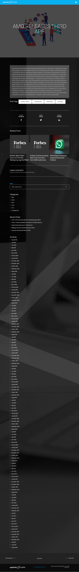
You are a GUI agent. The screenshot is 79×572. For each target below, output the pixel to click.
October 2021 (14, 392)
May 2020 (13, 437)
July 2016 (13, 542)
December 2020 (15, 418)
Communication (38, 101)
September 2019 (15, 458)
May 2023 (13, 342)
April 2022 (13, 376)
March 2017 (14, 523)
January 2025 (14, 289)
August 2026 (14, 239)
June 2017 (13, 515)
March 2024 (14, 316)
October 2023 (14, 329)
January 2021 (14, 416)
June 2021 (13, 402)
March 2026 (14, 253)
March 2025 (14, 284)
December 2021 (15, 387)
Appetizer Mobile (25, 101)
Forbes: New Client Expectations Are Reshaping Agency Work (26, 219)
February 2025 (14, 287)
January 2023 (14, 352)
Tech (12, 207)
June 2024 (13, 308)
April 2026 (13, 250)
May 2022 (13, 374)
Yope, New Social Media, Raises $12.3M (20, 230)
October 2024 (14, 297)
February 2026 (14, 255)
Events (13, 200)
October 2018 (14, 487)
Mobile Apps (50, 101)
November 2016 (15, 534)
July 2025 (13, 274)
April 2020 (13, 439)
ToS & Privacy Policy (39, 567)
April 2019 (13, 471)
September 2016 (15, 539)
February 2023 (14, 350)
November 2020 (15, 421)
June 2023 (13, 339)
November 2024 (15, 295)
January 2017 (14, 529)
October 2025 (14, 266)
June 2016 (13, 544)
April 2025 (13, 281)
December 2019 (15, 450)
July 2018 (13, 494)
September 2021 (15, 395)
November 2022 (15, 358)
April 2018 (13, 502)
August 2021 (14, 397)
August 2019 (14, 460)
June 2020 (13, 434)
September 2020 (15, 426)
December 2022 (15, 355)
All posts (39, 558)
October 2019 (14, 455)
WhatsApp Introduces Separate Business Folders (23, 227)
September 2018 (15, 489)
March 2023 (14, 347)
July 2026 (13, 242)
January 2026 (14, 258)
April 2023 (13, 345)
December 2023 (15, 324)
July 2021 (13, 400)
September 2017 (15, 510)
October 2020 (14, 423)
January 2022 (14, 384)
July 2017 (13, 513)
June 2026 (13, 245)
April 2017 (13, 521)
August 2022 (14, 366)
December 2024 (15, 292)
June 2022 (13, 371)
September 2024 (15, 300)
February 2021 (14, 413)
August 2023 (14, 334)
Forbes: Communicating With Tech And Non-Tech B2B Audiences (26, 222)
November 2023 (15, 326)
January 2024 (14, 321)
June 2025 (13, 276)
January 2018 (14, 505)
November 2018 (15, 484)
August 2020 (14, 429)
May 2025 (13, 279)
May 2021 (13, 405)
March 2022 (14, 379)
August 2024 (14, 303)
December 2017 (15, 508)
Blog (12, 197)
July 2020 (13, 431)
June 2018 (13, 497)
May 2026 (13, 247)
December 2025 (15, 260)
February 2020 (14, 444)
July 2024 (13, 305)
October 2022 (14, 360)
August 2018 (14, 492)
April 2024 (13, 313)
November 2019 (15, 452)
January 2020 (14, 447)
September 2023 (15, 331)
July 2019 (13, 463)
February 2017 (14, 526)
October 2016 (14, 537)
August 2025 (14, 271)
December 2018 (15, 481)
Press (12, 205)
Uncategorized (15, 210)
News (12, 202)
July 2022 (13, 368)
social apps (60, 101)
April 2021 (13, 408)
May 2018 (13, 500)
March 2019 (14, 473)
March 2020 (14, 442)
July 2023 (13, 337)
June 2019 (13, 466)
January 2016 (14, 547)
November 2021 (15, 389)
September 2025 (15, 268)
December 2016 (15, 531)
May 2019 (13, 468)
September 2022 (15, 363)
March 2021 (14, 410)
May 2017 (13, 518)
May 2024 (13, 310)
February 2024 (14, 318)
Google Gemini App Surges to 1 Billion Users (22, 225)
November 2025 (15, 263)
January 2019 (14, 479)
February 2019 (14, 476)
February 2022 (14, 381)
